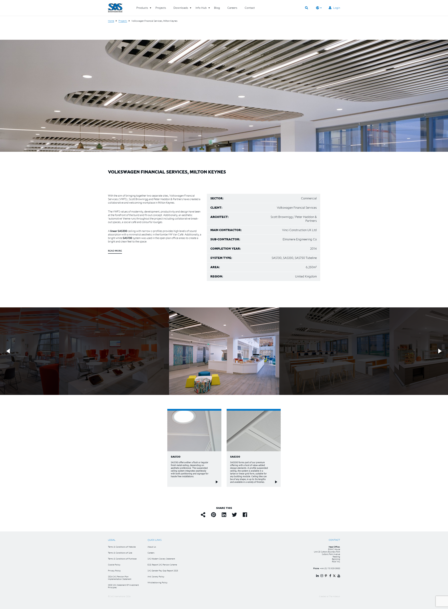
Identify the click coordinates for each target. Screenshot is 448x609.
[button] (142, 9)
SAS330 (122, 231)
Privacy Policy (114, 570)
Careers (151, 552)
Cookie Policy (114, 564)
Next (440, 351)
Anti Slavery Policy (156, 576)
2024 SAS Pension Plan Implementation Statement (119, 577)
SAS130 (127, 238)
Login (336, 7)
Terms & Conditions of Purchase (122, 558)
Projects (122, 20)
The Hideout (334, 596)
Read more (115, 250)
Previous (8, 351)
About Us (152, 546)
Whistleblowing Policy (157, 582)
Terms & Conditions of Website (122, 546)
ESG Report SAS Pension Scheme (162, 564)
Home (111, 20)
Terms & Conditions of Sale (120, 552)
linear (113, 231)
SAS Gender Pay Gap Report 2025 (163, 570)
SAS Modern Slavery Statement (161, 558)
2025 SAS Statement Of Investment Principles (123, 586)
